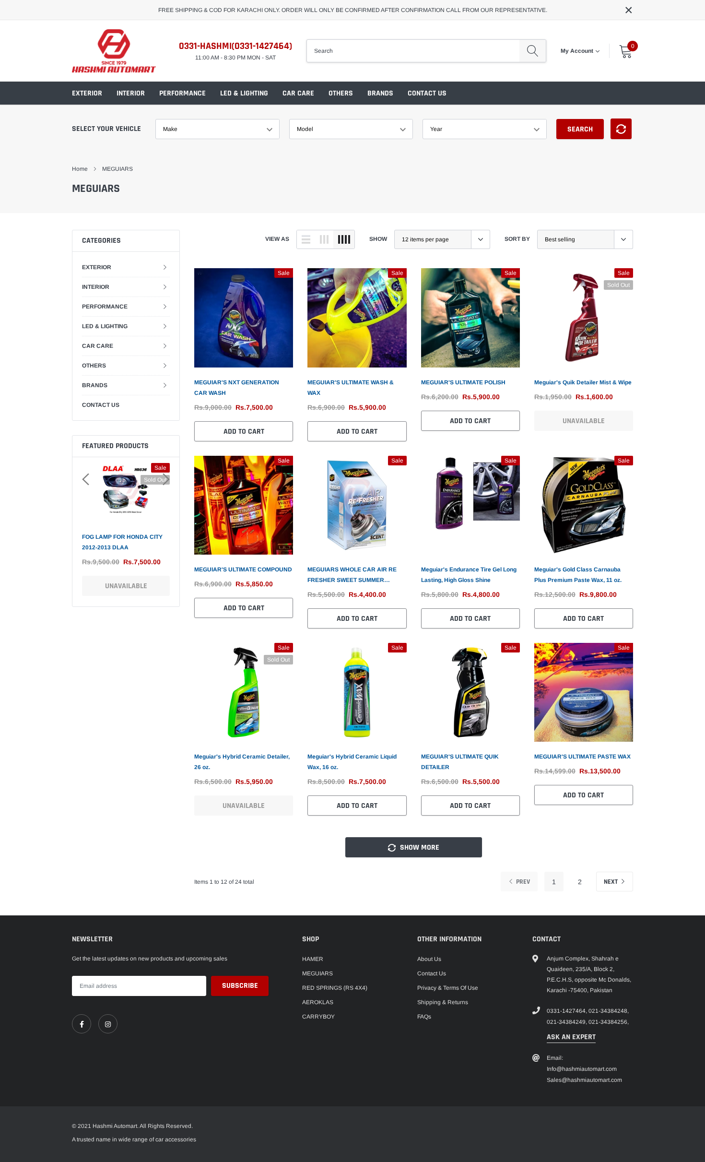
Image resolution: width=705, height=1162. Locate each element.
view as (277, 239)
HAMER (312, 959)
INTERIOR (131, 93)
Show (378, 239)
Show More (418, 847)
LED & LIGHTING (244, 93)
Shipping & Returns (442, 1002)
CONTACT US (427, 93)
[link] (243, 317)
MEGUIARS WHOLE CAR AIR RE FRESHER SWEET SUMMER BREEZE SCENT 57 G (352, 575)
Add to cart (243, 432)
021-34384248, (608, 1011)
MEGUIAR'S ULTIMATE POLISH (463, 382)
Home (80, 169)
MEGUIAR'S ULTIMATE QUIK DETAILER (460, 762)
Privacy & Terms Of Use (447, 987)
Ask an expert (571, 1037)
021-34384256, (608, 1022)
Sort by (517, 239)
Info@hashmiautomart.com (582, 1069)
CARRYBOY (318, 1016)
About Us (429, 959)
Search (580, 129)
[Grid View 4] (343, 239)
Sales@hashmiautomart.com (584, 1080)
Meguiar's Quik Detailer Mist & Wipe (583, 382)
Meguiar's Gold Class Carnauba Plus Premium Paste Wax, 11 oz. (578, 574)
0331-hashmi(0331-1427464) (235, 46)
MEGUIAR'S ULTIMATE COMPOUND (243, 569)
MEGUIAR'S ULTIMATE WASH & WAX (350, 387)
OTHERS (341, 93)
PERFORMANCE (182, 93)
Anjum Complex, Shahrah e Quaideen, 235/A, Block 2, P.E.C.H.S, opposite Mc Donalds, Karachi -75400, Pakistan (589, 974)
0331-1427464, (567, 1011)
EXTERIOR (87, 93)
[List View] (306, 239)
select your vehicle (106, 129)
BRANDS (380, 93)
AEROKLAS (317, 1002)
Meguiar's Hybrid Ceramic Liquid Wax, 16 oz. (352, 762)
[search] (532, 51)
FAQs (424, 1016)
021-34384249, (567, 1022)
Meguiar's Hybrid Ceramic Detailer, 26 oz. (242, 762)
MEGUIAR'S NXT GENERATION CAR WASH (236, 387)
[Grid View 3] (324, 239)
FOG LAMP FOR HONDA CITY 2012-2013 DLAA (122, 542)
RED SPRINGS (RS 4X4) (334, 987)
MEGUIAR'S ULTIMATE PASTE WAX (582, 756)
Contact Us (431, 973)
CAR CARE (298, 93)
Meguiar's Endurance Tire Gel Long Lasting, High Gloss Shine (469, 574)
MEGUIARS (117, 169)
